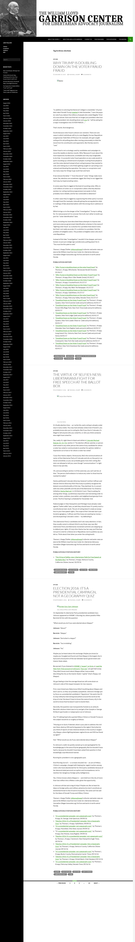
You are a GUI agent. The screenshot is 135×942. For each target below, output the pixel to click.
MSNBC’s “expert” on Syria (83, 666)
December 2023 (7, 184)
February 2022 (7, 240)
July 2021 (6, 258)
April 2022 (6, 235)
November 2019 (7, 308)
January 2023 (7, 212)
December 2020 (7, 275)
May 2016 (6, 415)
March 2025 (6, 146)
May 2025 (6, 141)
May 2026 (6, 110)
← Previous (61, 883)
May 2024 (6, 171)
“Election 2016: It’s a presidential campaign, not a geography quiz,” (79, 836)
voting (78, 358)
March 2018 (6, 359)
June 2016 (6, 413)
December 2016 (7, 397)
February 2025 (7, 149)
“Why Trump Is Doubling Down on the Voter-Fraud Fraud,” (76, 275)
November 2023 (7, 187)
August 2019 (6, 316)
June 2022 (6, 230)
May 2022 (6, 232)
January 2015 (7, 456)
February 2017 (7, 392)
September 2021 (7, 253)
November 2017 (7, 369)
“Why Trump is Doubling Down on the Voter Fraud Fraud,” (76, 280)
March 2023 (6, 207)
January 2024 (7, 182)
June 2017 (6, 382)
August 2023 (6, 194)
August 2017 (6, 377)
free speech (93, 569)
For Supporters (111, 39)
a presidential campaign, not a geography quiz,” (75, 831)
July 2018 (6, 349)
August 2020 (6, 286)
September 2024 (7, 161)
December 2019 (7, 306)
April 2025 (6, 143)
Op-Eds (55, 59)
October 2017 (7, 372)
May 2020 (6, 293)
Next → (97, 883)
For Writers (122, 39)
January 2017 (7, 395)
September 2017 (7, 374)
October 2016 (7, 402)
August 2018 (6, 347)
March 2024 (6, 176)
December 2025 (7, 123)
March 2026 (6, 116)
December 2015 (7, 428)
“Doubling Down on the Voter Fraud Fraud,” (71, 300)
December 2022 (7, 215)
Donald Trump (59, 356)
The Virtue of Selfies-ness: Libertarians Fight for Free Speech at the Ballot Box (77, 380)
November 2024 (7, 156)
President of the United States (85, 356)
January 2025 (7, 151)
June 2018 (6, 352)
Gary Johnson (87, 871)
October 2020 (7, 281)
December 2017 (7, 367)
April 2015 (6, 448)
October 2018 (7, 341)
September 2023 (7, 192)
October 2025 (7, 128)
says (85, 120)
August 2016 (6, 407)
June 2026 (6, 108)
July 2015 (6, 440)
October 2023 (7, 189)
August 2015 (6, 438)
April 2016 (6, 418)
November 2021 (7, 248)
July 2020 (6, 288)
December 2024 (7, 154)
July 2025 (6, 136)
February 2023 (7, 209)
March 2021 (6, 268)
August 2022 (6, 225)
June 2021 (6, 260)
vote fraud (58, 358)
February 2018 (7, 362)
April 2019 (6, 326)
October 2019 (7, 311)
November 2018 (7, 339)
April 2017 (6, 387)
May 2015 (6, 446)
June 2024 (6, 169)
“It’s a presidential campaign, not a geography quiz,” (73, 816)
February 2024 (7, 179)
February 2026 (7, 118)
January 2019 (7, 334)
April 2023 (6, 204)
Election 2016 (73, 569)
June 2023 (6, 199)
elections (70, 356)
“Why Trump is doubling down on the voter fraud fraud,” (75, 267)
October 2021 (7, 250)
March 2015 (6, 451)
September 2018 (7, 344)
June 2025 (6, 138)
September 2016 (7, 405)
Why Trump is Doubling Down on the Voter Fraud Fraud (77, 67)
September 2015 (7, 435)
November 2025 (7, 126)
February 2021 (7, 270)
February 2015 (7, 453)
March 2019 (6, 329)
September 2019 (7, 314)
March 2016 (6, 420)
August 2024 (6, 164)
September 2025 (7, 131)
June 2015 (6, 443)
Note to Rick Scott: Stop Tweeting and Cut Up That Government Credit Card (10, 77)
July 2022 (6, 227)
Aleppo (57, 871)
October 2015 (7, 433)
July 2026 (6, 105)
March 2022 (6, 237)
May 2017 (6, 385)
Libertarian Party (60, 572)
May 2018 (6, 354)
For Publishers (99, 39)
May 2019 (6, 324)
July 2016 (6, 410)
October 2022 (7, 220)
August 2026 (6, 103)
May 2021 (6, 263)
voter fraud (69, 358)
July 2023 (6, 197)
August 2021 (6, 255)
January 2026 (7, 121)
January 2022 (7, 242)
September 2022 (7, 222)
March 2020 (6, 298)
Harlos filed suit (66, 491)
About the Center (53, 39)
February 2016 (7, 423)
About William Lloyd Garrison (72, 39)
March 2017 (6, 390)
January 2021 (7, 273)
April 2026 (6, 113)
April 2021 (6, 265)
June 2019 (6, 321)
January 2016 (7, 425)
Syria (70, 874)
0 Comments (87, 74)
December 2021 (7, 245)
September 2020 (7, 283)
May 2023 (6, 202)
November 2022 (7, 217)
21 (89, 883)
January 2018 (7, 364)
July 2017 (6, 380)
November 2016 (7, 400)
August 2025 (6, 133)
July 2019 (6, 319)
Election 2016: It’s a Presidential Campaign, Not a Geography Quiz (75, 592)
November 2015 (7, 430)
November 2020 (7, 278)
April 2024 (6, 174)
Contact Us (88, 39)
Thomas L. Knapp (74, 74)
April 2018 (6, 357)
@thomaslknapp (76, 249)
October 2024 (7, 159)
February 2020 (7, 301)
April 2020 (6, 296)
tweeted (75, 112)
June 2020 (6, 291)
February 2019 (7, 331)
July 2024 (6, 166)
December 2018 (7, 336)
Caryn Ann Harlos (60, 569)
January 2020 (7, 303)
